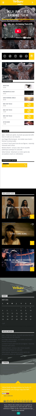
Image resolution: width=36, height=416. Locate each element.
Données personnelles (10, 372)
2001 (4, 224)
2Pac (4, 250)
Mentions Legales (8, 369)
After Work (6, 122)
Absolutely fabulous (20, 44)
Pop (14, 198)
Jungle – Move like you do (18, 207)
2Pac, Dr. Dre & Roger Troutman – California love (18, 261)
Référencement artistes (10, 366)
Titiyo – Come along (18, 233)
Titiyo (13, 224)
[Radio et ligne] (25, 165)
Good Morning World (9, 98)
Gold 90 (16, 250)
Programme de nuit (9, 92)
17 (30, 313)
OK (18, 413)
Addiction (6, 86)
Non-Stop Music (7, 104)
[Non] (34, 409)
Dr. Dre (9, 250)
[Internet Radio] (18, 393)
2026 (4, 198)
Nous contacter (8, 396)
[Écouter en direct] (4, 165)
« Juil (3, 323)
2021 (10, 44)
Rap (21, 250)
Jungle (9, 198)
